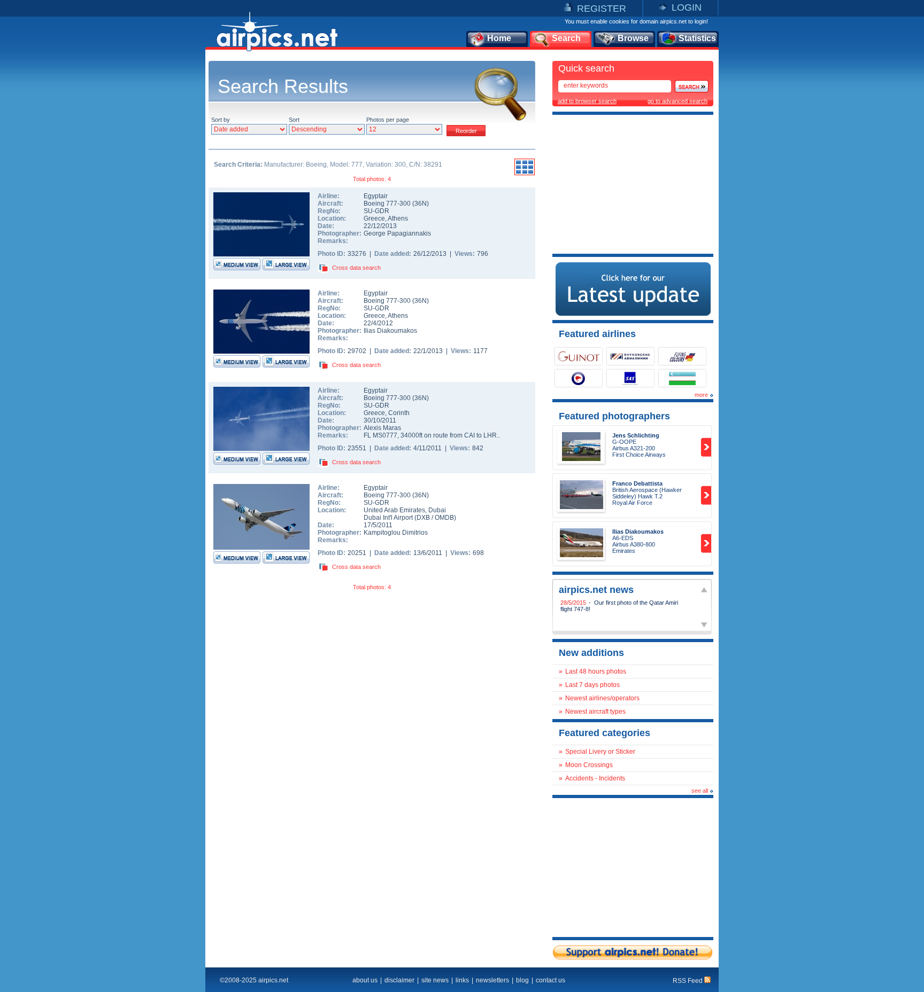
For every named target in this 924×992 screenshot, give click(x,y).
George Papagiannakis (397, 233)
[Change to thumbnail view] (524, 173)
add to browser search (587, 101)
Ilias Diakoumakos (390, 330)
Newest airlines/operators (602, 698)
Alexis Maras (382, 428)
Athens (398, 218)
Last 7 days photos (592, 685)
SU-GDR (376, 211)
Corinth (399, 413)
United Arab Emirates (394, 510)
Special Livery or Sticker (600, 751)
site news (435, 980)
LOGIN (687, 7)
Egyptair (376, 196)
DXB (423, 517)
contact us (550, 980)
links (462, 980)
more (701, 395)
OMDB (444, 517)
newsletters (492, 980)
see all (699, 790)
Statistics (697, 38)
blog (522, 980)
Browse (633, 38)
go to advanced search (677, 101)
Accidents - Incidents (595, 778)
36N (420, 203)
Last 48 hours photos (595, 671)
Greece (374, 218)
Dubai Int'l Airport (388, 517)
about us (365, 980)
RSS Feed (688, 981)
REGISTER (601, 8)
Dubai (437, 510)
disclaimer (399, 980)
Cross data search (356, 267)
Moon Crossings (589, 765)
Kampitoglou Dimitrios (396, 532)
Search (566, 38)
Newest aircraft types (595, 711)
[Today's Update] (633, 313)
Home (499, 38)
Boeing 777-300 (388, 203)
